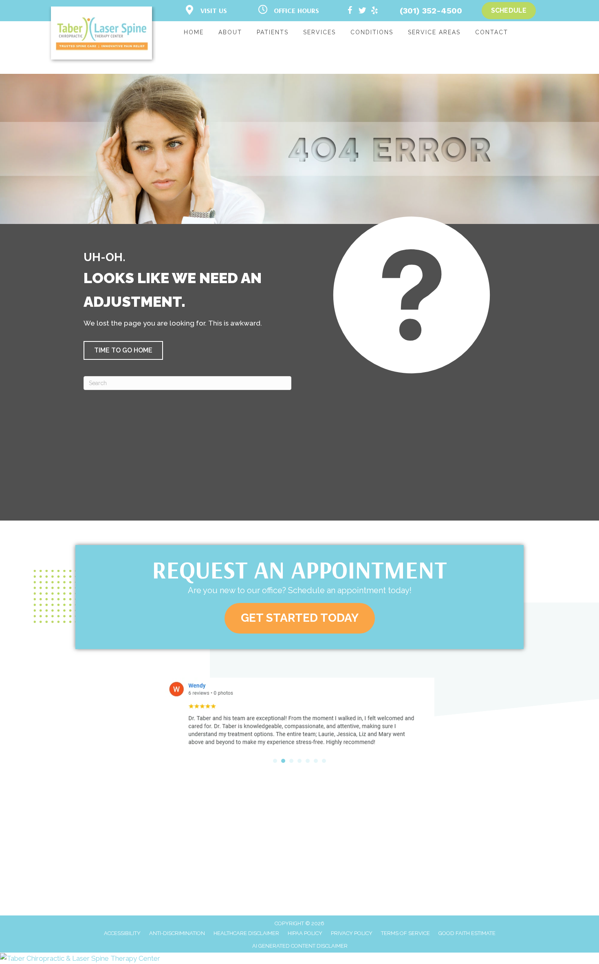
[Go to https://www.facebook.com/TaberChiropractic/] (350, 11)
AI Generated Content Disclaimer (300, 946)
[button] (123, 350)
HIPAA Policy (305, 933)
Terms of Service (405, 933)
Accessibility (122, 933)
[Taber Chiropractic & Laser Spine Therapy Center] (299, 958)
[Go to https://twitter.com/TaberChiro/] (362, 11)
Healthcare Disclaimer (246, 933)
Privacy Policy (351, 933)
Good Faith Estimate (466, 933)
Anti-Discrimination (177, 933)
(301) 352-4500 (431, 11)
